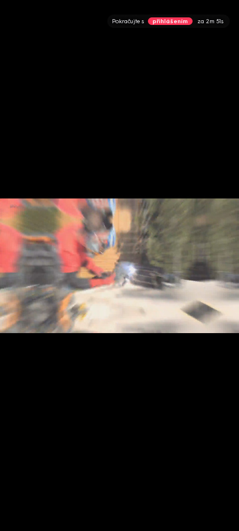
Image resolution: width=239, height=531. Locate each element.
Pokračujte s (167, 21)
